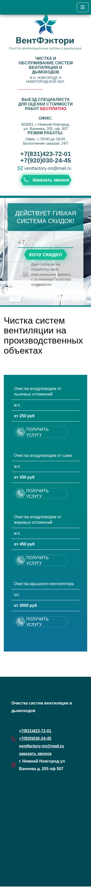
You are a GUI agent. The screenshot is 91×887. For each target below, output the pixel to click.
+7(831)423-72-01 (45, 153)
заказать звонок (35, 753)
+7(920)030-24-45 (45, 160)
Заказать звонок (50, 179)
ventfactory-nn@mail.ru (47, 168)
